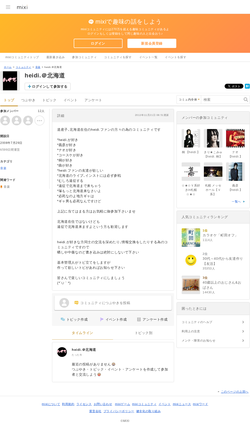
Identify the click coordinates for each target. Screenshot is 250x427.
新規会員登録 (152, 43)
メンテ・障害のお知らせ (199, 340)
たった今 (77, 354)
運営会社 (95, 411)
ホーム (8, 67)
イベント (70, 100)
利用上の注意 (191, 331)
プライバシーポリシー (119, 411)
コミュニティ (23, 67)
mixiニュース (182, 404)
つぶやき (28, 100)
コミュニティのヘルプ (197, 322)
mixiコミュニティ (144, 404)
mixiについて (51, 404)
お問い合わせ (103, 404)
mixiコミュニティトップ (22, 57)
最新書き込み (55, 57)
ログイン (98, 43)
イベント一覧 (148, 57)
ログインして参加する (50, 86)
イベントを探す (175, 57)
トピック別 (144, 333)
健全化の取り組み (148, 411)
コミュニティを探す (118, 57)
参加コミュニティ (84, 57)
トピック (49, 100)
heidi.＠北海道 (84, 350)
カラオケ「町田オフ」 (220, 235)
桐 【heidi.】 (191, 152)
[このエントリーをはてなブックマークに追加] (247, 87)
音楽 (38, 67)
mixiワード (200, 404)
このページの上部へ (235, 391)
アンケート (93, 100)
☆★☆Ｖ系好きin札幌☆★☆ (191, 190)
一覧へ (236, 201)
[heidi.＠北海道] (62, 352)
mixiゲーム (122, 404)
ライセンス (84, 404)
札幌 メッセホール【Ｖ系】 (213, 190)
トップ (9, 100)
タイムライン (82, 333)
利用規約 (68, 404)
